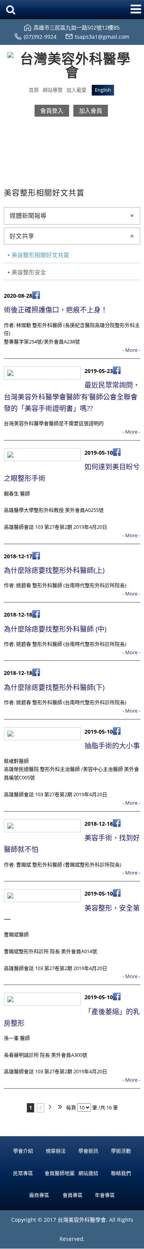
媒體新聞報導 (28, 215)
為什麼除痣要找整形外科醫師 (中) (55, 629)
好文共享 (22, 236)
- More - (131, 349)
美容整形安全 (29, 272)
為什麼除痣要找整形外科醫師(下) (54, 687)
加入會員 (90, 110)
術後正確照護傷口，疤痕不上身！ (56, 309)
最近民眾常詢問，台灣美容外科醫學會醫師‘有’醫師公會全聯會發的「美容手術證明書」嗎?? (72, 396)
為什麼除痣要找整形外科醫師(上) (54, 570)
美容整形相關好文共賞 (40, 255)
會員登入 (51, 110)
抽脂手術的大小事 (112, 745)
